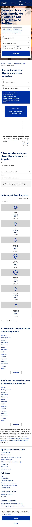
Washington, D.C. (6, 337)
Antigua (3, 366)
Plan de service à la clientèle (9, 485)
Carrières (4, 464)
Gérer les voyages (21, 3)
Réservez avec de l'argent (10, 32)
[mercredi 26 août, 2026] (9, 136)
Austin (3, 352)
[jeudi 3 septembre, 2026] (28, 136)
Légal (2, 476)
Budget (3, 175)
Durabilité (3, 497)
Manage (16, 523)
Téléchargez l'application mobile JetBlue (13, 506)
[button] (17, 29)
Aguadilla (3, 354)
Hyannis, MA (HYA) (8, 38)
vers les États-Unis (19, 63)
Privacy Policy (7, 514)
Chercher (16, 53)
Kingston (3, 340)
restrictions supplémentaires (19, 440)
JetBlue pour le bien (7, 494)
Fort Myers (4, 359)
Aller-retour (6, 29)
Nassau (3, 347)
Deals (9, 63)
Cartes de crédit (5, 452)
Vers (3, 85)
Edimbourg (4, 345)
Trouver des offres (16, 113)
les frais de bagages (14, 438)
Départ (4, 46)
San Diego (4, 361)
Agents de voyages (6, 459)
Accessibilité (4, 478)
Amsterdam (4, 363)
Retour (18, 46)
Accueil (3, 63)
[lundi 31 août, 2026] (21, 136)
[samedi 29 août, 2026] (16, 136)
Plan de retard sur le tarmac (9, 483)
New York (3, 335)
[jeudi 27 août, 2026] (11, 136)
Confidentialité (5, 487)
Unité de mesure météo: (25, 198)
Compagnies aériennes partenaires (11, 457)
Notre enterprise (5, 455)
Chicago (3, 356)
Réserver (14, 3)
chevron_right (29, 111)
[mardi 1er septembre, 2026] (23, 136)
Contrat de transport (7, 480)
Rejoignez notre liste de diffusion (11, 504)
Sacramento (4, 342)
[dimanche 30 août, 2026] (19, 136)
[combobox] (16, 82)
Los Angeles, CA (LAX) (9, 43)
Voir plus (16, 372)
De (3, 36)
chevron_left (3, 111)
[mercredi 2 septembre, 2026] (26, 136)
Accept (16, 518)
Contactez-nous (6, 469)
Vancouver (4, 349)
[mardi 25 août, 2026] (7, 136)
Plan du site (4, 466)
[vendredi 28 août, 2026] (14, 136)
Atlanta (3, 368)
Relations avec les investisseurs (11, 462)
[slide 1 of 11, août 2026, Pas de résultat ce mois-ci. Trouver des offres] (16, 111)
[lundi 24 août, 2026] (4, 136)
